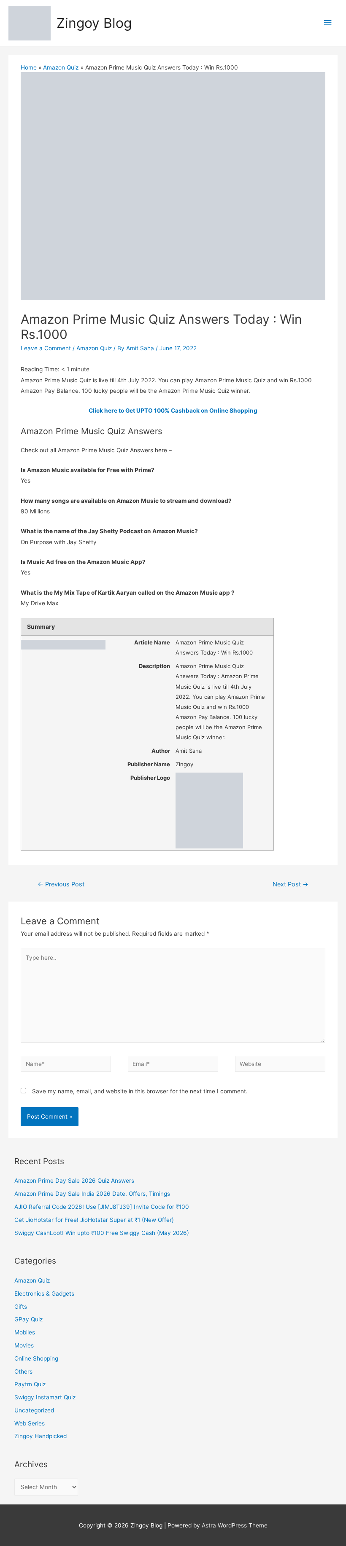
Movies (24, 1345)
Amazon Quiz (94, 348)
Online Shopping (36, 1358)
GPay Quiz (28, 1319)
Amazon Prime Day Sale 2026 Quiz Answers (74, 1180)
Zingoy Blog (94, 23)
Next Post (290, 884)
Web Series (29, 1423)
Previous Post (61, 884)
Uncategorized (34, 1410)
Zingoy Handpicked (40, 1436)
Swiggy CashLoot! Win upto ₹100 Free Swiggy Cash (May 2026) (101, 1232)
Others (23, 1371)
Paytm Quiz (30, 1384)
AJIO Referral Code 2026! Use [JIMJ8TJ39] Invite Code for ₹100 (101, 1206)
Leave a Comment (46, 348)
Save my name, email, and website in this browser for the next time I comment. (140, 1091)
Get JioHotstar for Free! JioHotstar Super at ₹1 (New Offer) (94, 1219)
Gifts (20, 1306)
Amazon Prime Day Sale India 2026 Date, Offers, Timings (92, 1193)
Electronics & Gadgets (44, 1293)
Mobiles (24, 1332)
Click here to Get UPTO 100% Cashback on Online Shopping (173, 410)
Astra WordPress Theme (235, 1525)
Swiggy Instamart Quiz (45, 1397)
